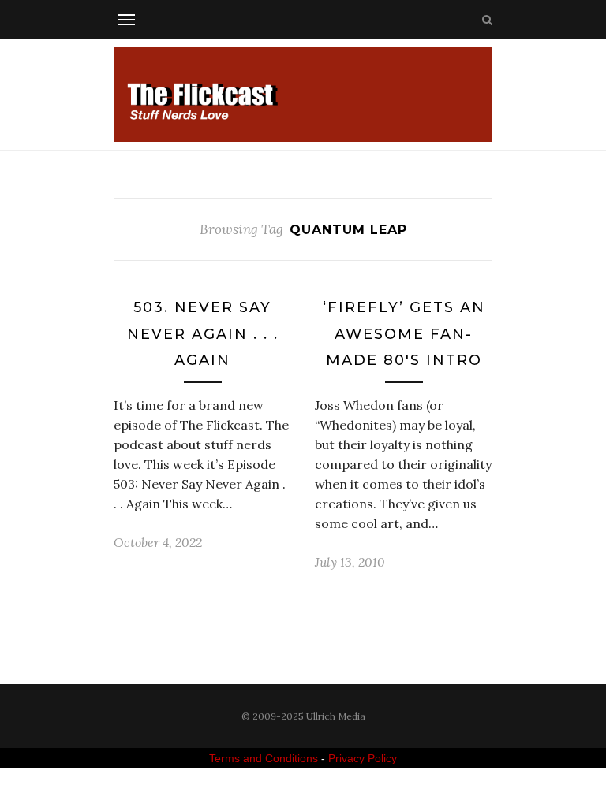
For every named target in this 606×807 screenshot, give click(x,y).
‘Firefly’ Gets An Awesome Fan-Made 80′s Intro (404, 334)
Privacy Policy (362, 758)
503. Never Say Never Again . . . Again (203, 334)
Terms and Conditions (263, 758)
